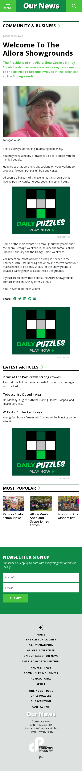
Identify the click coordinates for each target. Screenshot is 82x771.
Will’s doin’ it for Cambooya (23, 412)
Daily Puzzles (41, 695)
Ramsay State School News (13, 516)
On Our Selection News (41, 656)
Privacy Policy (46, 731)
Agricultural (41, 678)
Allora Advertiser (41, 650)
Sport (41, 684)
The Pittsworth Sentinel (41, 661)
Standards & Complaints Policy (41, 728)
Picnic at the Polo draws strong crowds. (32, 377)
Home (41, 634)
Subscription (41, 701)
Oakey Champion (41, 645)
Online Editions (41, 690)
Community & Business (29, 25)
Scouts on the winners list (68, 516)
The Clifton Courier (41, 639)
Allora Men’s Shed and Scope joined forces (39, 519)
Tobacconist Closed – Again (23, 394)
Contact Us (41, 706)
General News (41, 668)
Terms (32, 731)
